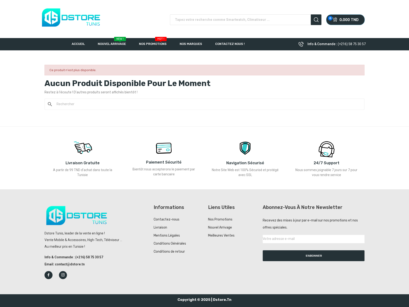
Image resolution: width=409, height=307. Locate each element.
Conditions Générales (170, 244)
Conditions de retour (169, 252)
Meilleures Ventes (221, 235)
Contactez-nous (166, 219)
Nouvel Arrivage (220, 227)
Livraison (160, 227)
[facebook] (48, 275)
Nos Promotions (220, 219)
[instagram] (63, 275)
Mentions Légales (167, 235)
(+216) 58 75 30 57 (352, 44)
